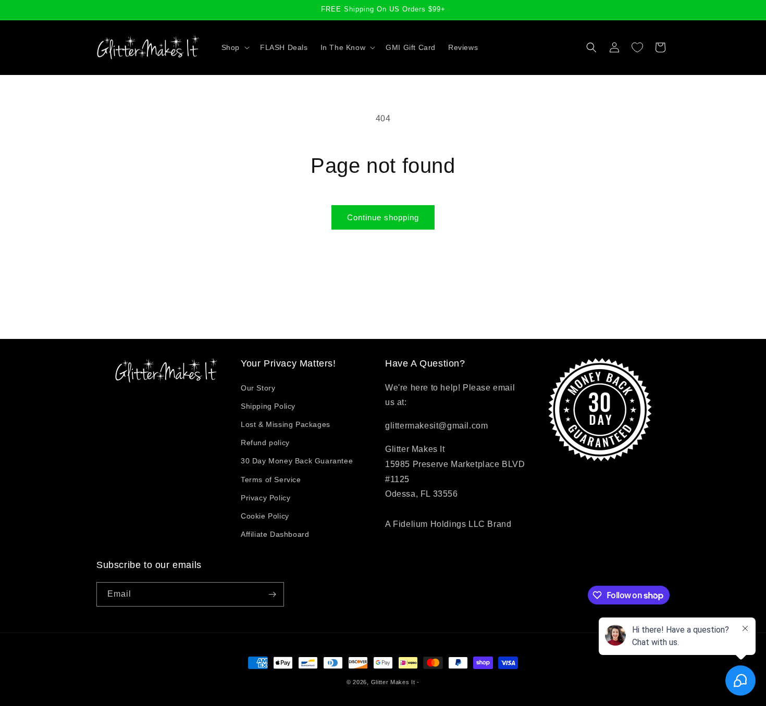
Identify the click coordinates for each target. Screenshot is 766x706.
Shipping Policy (268, 406)
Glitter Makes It (393, 682)
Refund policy (265, 442)
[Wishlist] (637, 47)
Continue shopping (383, 217)
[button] (234, 47)
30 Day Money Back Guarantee (297, 461)
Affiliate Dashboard (275, 534)
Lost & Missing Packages (285, 424)
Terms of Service (271, 479)
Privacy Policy (265, 498)
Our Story (258, 388)
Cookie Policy (265, 516)
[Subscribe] (272, 594)
